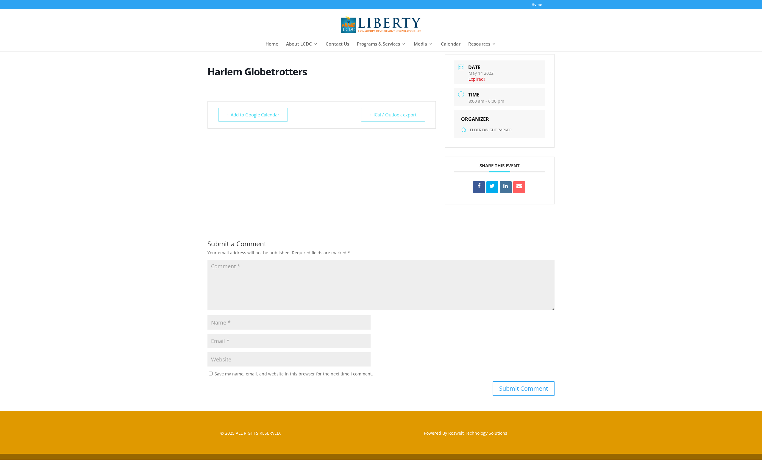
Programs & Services (378, 44)
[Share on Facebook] (479, 187)
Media (420, 44)
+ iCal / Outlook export (393, 115)
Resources (479, 44)
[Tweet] (492, 187)
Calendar (450, 44)
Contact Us (337, 44)
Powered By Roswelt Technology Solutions (465, 433)
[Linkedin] (506, 187)
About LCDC (299, 44)
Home (537, 5)
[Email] (519, 187)
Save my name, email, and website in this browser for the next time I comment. (294, 374)
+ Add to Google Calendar (253, 115)
